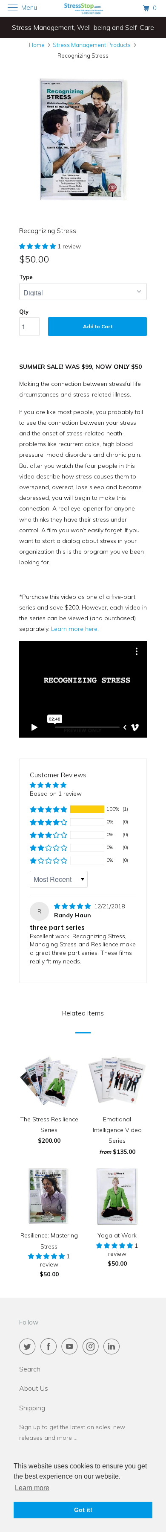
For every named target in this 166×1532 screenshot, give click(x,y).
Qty (24, 311)
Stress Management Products (92, 44)
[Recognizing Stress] (83, 139)
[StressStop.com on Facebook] (50, 1346)
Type (26, 277)
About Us (33, 1388)
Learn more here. (75, 629)
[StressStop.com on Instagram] (92, 1346)
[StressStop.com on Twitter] (29, 1346)
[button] (38, 246)
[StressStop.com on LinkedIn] (113, 1346)
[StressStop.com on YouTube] (71, 1346)
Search (29, 1369)
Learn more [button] (32, 1487)
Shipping (32, 1408)
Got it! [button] (83, 1509)
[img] (73, 906)
